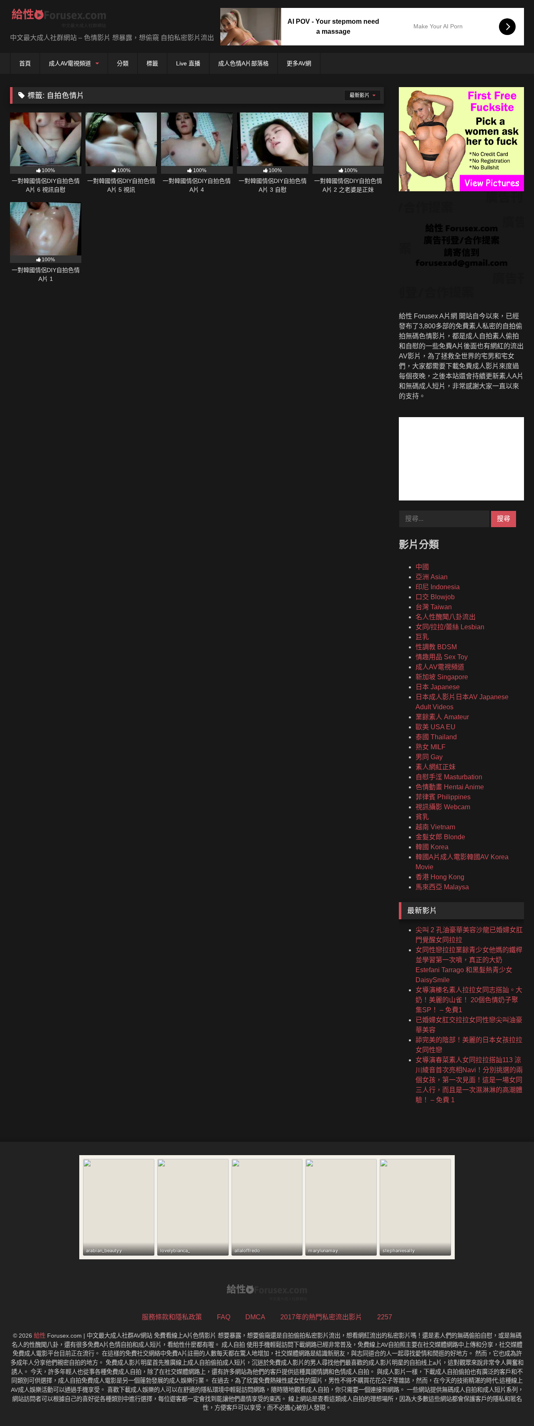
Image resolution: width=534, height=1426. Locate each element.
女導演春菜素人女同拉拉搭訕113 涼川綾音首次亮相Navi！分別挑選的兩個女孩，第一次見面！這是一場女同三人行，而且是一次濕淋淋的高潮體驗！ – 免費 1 (469, 1079)
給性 (39, 1335)
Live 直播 (188, 63)
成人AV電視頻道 (70, 63)
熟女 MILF (431, 747)
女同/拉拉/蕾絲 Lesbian (450, 626)
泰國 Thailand (436, 737)
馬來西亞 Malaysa (442, 887)
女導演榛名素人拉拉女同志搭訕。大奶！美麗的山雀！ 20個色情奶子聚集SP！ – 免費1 (469, 999)
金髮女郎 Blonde (440, 837)
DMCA (255, 1317)
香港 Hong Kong (440, 877)
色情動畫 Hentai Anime (450, 787)
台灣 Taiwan (434, 606)
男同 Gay (429, 757)
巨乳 (422, 636)
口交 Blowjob (435, 596)
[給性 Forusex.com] (59, 20)
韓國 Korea (432, 847)
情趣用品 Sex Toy (442, 656)
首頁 (25, 63)
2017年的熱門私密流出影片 (321, 1317)
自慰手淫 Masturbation (449, 777)
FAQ (223, 1317)
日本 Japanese (438, 686)
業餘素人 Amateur (442, 717)
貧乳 (422, 817)
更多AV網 (299, 63)
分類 (122, 63)
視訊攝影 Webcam (443, 807)
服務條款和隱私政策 (172, 1317)
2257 (384, 1317)
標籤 (152, 63)
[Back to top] (508, 1401)
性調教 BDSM (436, 646)
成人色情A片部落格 (243, 63)
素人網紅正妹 (436, 767)
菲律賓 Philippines (443, 797)
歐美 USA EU (436, 727)
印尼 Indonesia (438, 586)
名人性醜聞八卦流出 (446, 616)
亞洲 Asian (432, 576)
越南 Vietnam (435, 827)
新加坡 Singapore (442, 676)
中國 (422, 566)
